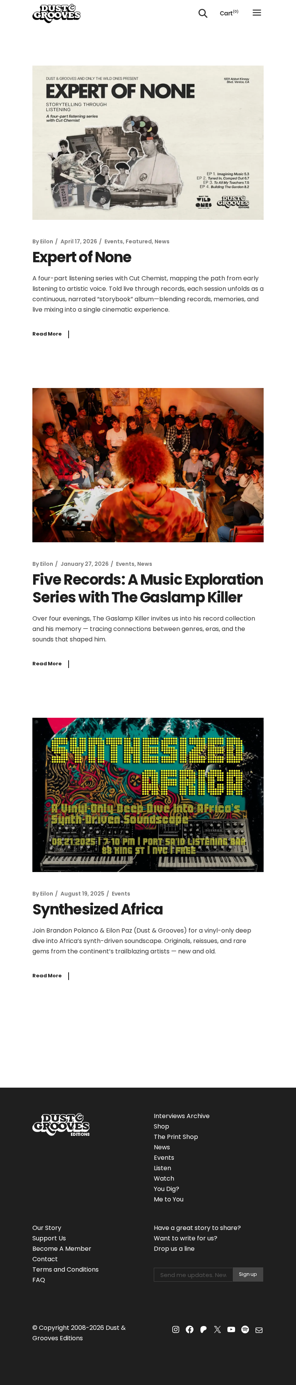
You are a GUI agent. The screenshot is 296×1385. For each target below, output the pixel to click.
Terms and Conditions (65, 1269)
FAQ (38, 1279)
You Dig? (166, 1188)
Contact (45, 1259)
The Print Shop (176, 1136)
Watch (164, 1178)
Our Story (46, 1227)
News (162, 241)
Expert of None (81, 257)
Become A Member (61, 1248)
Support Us (49, 1238)
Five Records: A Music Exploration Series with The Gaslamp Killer (147, 588)
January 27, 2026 (85, 564)
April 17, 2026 (79, 241)
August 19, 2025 (82, 893)
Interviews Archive (182, 1116)
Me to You (168, 1199)
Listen (162, 1168)
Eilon (46, 241)
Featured (139, 241)
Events (113, 241)
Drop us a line (174, 1248)
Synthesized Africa (97, 909)
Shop (161, 1126)
